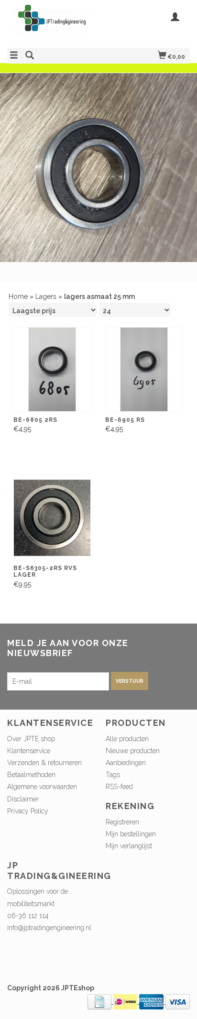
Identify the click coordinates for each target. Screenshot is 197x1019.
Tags (113, 774)
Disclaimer (23, 799)
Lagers (45, 296)
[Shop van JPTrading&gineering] (52, 22)
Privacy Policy (27, 811)
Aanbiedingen (126, 763)
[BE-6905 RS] (144, 369)
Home (18, 296)
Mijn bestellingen (131, 834)
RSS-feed (119, 786)
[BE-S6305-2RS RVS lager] (52, 517)
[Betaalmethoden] (100, 1001)
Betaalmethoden (31, 774)
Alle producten (127, 739)
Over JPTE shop (31, 739)
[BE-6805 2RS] (52, 369)
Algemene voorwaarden (42, 786)
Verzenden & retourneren (44, 763)
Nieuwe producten (133, 751)
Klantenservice (28, 751)
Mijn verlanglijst (129, 846)
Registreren (122, 822)
